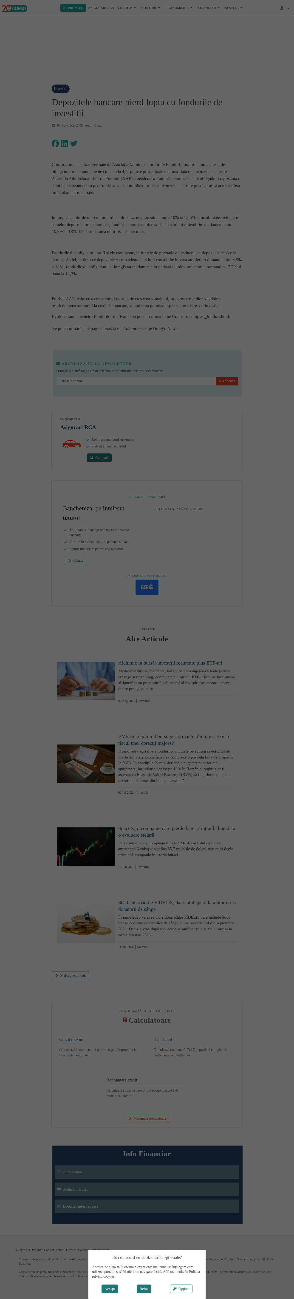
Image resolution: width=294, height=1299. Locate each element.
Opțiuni (183, 1289)
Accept (110, 1289)
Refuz (144, 1289)
